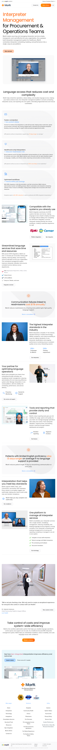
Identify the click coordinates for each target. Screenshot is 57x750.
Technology (9, 713)
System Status (48, 711)
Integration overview (8, 285)
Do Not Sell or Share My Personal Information (48, 725)
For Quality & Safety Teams (28, 734)
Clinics (28, 713)
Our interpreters (35, 357)
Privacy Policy (48, 716)
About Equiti (35, 745)
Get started (8, 51)
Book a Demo (46, 5)
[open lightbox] (28, 580)
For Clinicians (28, 719)
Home (8, 708)
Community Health (28, 711)
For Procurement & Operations (28, 727)
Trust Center (48, 713)
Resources (8, 725)
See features (34, 439)
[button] (53, 5)
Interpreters (9, 711)
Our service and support (9, 399)
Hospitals (28, 708)
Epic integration (49, 237)
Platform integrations (36, 237)
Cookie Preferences (48, 722)
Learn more (10, 660)
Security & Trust (9, 722)
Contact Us (35, 5)
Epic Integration (9, 728)
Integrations (9, 716)
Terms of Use (48, 719)
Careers (48, 708)
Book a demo (28, 640)
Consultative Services (8, 719)
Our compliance (7, 504)
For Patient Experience (28, 731)
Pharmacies (28, 716)
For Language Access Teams (28, 723)
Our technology (35, 550)
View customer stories (48, 610)
